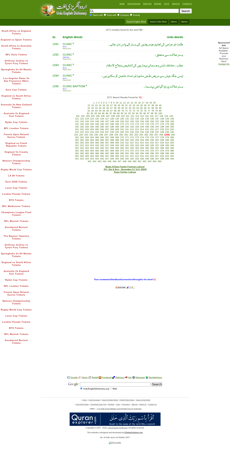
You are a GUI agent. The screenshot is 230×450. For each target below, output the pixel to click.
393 (137, 153)
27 (111, 105)
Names (184, 22)
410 (122, 156)
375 (147, 151)
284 (92, 140)
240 (172, 132)
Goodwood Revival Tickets (16, 228)
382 (82, 153)
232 (132, 132)
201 (77, 129)
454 (154, 161)
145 (97, 121)
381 (77, 153)
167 (107, 124)
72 (130, 111)
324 (92, 145)
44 (100, 108)
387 (107, 153)
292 (132, 140)
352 (132, 148)
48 (115, 108)
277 (157, 137)
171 (127, 124)
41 (89, 108)
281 (77, 140)
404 (92, 156)
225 (97, 132)
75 (141, 111)
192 (132, 127)
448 (124, 161)
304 (92, 143)
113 (137, 116)
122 (82, 119)
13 (128, 103)
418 (162, 156)
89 (118, 113)
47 (111, 108)
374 (142, 151)
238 (162, 132)
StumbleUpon (155, 377)
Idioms (174, 22)
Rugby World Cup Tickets (16, 169)
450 (134, 161)
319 (167, 143)
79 (156, 111)
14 (132, 103)
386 (102, 153)
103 (88, 116)
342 (82, 148)
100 (160, 113)
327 (107, 145)
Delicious (119, 377)
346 (102, 148)
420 (172, 156)
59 (156, 108)
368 (112, 151)
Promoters (126, 404)
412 (132, 156)
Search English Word (136, 22)
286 (102, 140)
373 (137, 151)
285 (97, 140)
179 (167, 124)
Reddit (95, 377)
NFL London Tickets (16, 128)
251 (126, 135)
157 (157, 121)
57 (149, 108)
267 (107, 137)
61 (89, 111)
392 (132, 153)
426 (102, 159)
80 (160, 111)
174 (142, 124)
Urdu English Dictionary (118, 428)
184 (92, 127)
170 (122, 124)
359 (167, 148)
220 (172, 129)
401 (77, 156)
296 (152, 140)
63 (96, 111)
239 (167, 132)
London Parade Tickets (16, 194)
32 (130, 105)
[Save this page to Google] (68, 377)
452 (144, 161)
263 (87, 137)
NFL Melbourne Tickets (16, 206)
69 (119, 111)
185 (97, 127)
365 (97, 151)
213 (137, 129)
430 (122, 159)
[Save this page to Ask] (126, 377)
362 (82, 151)
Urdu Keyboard (133, 4)
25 (104, 105)
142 (82, 121)
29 (119, 105)
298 (162, 140)
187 (107, 127)
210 (122, 129)
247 (106, 135)
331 (127, 145)
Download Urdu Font (98, 404)
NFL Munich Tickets (16, 221)
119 (166, 116)
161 (77, 124)
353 (137, 148)
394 (142, 153)
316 (152, 143)
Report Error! (67, 48)
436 (152, 159)
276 (152, 137)
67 (111, 111)
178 (162, 124)
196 (152, 127)
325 (97, 145)
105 (98, 116)
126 (102, 119)
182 (82, 127)
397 (157, 153)
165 (97, 124)
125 (97, 119)
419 (167, 156)
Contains (124, 15)
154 (142, 121)
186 (102, 127)
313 (137, 143)
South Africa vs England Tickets (16, 32)
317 (157, 143)
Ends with (111, 15)
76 (145, 111)
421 (77, 159)
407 (107, 156)
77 (149, 111)
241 (76, 135)
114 (142, 116)
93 (133, 113)
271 (127, 137)
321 (77, 145)
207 (107, 129)
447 (119, 161)
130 (122, 119)
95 (141, 113)
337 (157, 145)
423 (87, 159)
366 (102, 151)
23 (96, 105)
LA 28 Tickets (16, 176)
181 (77, 127)
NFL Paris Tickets (16, 54)
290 (122, 140)
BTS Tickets (16, 200)
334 (142, 145)
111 (127, 116)
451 (139, 161)
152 (132, 121)
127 (107, 119)
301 (77, 143)
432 (132, 159)
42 (92, 108)
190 (122, 127)
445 (109, 161)
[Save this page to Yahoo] (79, 377)
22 (92, 105)
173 (137, 124)
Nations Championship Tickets (16, 162)
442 (94, 161)
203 (87, 129)
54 (137, 108)
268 (112, 137)
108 (113, 116)
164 (92, 124)
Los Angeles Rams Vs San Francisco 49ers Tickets (16, 81)
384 (92, 153)
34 (137, 105)
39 (156, 105)
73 (134, 111)
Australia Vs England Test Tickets (16, 114)
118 (161, 116)
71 (126, 111)
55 (141, 108)
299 (167, 140)
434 (142, 159)
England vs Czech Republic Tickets (16, 144)
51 (126, 108)
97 (148, 113)
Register (157, 4)
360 (172, 148)
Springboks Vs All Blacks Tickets (16, 70)
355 (147, 148)
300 (172, 140)
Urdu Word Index (82, 404)
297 (157, 140)
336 (152, 145)
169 (117, 124)
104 (93, 116)
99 (156, 113)
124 (92, 119)
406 (102, 156)
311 (127, 143)
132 (132, 119)
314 (142, 143)
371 (127, 151)
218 (162, 129)
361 (77, 151)
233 (137, 132)
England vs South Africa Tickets (16, 97)
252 (131, 135)
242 (81, 135)
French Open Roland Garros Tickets (16, 135)
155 (147, 121)
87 (111, 113)
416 (152, 156)
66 (107, 111)
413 (137, 156)
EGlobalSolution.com (133, 432)
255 (146, 135)
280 (172, 137)
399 (167, 153)
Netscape (140, 377)
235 (147, 132)
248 (111, 135)
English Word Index (127, 400)
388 (112, 153)
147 (107, 121)
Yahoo (84, 377)
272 (132, 137)
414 (142, 156)
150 (122, 121)
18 (147, 103)
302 (82, 143)
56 (145, 108)
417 (157, 156)
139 (167, 119)
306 (102, 143)
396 (152, 153)
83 (96, 113)
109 (118, 116)
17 (143, 103)
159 (167, 121)
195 (147, 127)
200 (172, 127)
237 (157, 132)
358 (162, 148)
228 (112, 132)
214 (142, 129)
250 (121, 135)
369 (117, 151)
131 (127, 119)
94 (137, 113)
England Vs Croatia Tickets (16, 153)
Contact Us (187, 4)
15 (135, 103)
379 (167, 151)
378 (162, 151)
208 (112, 129)
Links (118, 404)
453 (149, 161)
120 (171, 116)
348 (112, 148)
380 (172, 151)
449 (129, 161)
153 (137, 121)
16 (139, 103)
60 (160, 108)
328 (112, 145)
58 (152, 108)
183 (87, 127)
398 (162, 153)
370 (122, 151)
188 (112, 127)
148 (112, 121)
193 (137, 127)
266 (102, 137)
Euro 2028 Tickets (16, 182)
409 (117, 156)
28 (115, 105)
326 (102, 145)
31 (126, 105)
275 (147, 137)
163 (87, 124)
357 (157, 148)
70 (122, 111)
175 (147, 124)
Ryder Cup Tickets (16, 122)
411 (127, 156)
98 (152, 113)
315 (147, 143)
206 (102, 129)
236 (152, 132)
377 (157, 151)
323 (87, 145)
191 (127, 127)
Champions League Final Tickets (16, 213)
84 (99, 113)
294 (142, 140)
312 (132, 143)
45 (104, 108)
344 (92, 148)
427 (107, 159)
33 (134, 105)
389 (117, 153)
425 (97, 159)
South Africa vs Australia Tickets (16, 47)
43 (96, 108)
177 (157, 124)
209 (117, 129)
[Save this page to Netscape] (133, 377)
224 (92, 132)
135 (147, 119)
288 (112, 140)
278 (162, 137)
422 (82, 159)
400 (172, 153)
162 (82, 124)
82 (92, 113)
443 (99, 161)
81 (88, 113)
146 (102, 121)
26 (107, 105)
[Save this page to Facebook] (100, 377)
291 (127, 140)
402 (82, 156)
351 (127, 148)
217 (157, 129)
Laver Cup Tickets (16, 188)
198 (162, 127)
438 (162, 159)
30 (122, 105)
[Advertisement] (115, 364)
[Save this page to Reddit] (89, 377)
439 (167, 159)
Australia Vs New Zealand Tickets (16, 106)
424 (92, 159)
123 (87, 119)
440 (172, 159)
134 (142, 119)
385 (97, 153)
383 (87, 153)
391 (127, 153)
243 (86, 135)
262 (82, 137)
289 (117, 140)
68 (115, 111)
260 (173, 135)
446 (114, 161)
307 (107, 143)
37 (149, 105)
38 (152, 105)
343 (87, 148)
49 (119, 108)
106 (103, 116)
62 (92, 111)
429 (117, 159)
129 (117, 119)
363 (87, 151)
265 (97, 137)
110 (123, 116)
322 (82, 145)
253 (136, 135)
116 (151, 116)
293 (137, 140)
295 (147, 140)
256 (151, 135)
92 (129, 113)
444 (104, 161)
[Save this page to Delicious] (113, 377)
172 (132, 124)
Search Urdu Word (158, 22)
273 (137, 137)
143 (87, 121)
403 (87, 156)
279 (167, 137)
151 (127, 121)
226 (102, 132)
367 (107, 151)
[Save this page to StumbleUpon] (147, 377)
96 (144, 113)
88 (114, 113)
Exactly (136, 15)
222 (82, 132)
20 (154, 103)
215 (147, 129)
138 (162, 119)
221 (77, 132)
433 (137, 159)
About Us (176, 4)
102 (83, 116)
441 (89, 161)
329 (117, 145)
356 (152, 148)
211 (127, 129)
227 (107, 132)
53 (134, 108)
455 (159, 161)
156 (152, 121)
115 (147, 116)
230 (122, 132)
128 (112, 119)
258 (161, 135)
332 (132, 145)
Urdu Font (147, 4)
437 (157, 159)
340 (172, 145)
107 (108, 116)
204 (92, 129)
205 (97, 129)
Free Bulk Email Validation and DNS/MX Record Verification (119, 409)
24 (100, 105)
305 (97, 143)
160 (172, 121)
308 (112, 143)
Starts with (98, 15)
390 (122, 153)
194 (142, 127)
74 (137, 111)
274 (142, 137)
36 (145, 105)
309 (117, 143)
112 (132, 116)
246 (101, 135)
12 (124, 103)
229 (117, 132)
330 (122, 145)
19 (150, 103)
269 (117, 137)
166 (102, 124)
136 (152, 119)
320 (172, 143)
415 (147, 156)
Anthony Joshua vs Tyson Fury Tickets (16, 62)
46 (107, 108)
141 (77, 121)
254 (141, 135)
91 (126, 113)
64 (100, 111)
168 (112, 124)
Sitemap (135, 404)
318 (162, 143)
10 (117, 103)
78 (152, 111)
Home (122, 4)
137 (157, 119)
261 (77, 137)
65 (104, 111)
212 (132, 129)
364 (92, 151)
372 (132, 151)
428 (112, 159)
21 (89, 105)
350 (122, 148)
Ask (130, 377)
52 (130, 108)
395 (147, 153)
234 (142, 132)
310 (122, 143)
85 (103, 113)
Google (74, 377)
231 (127, 132)
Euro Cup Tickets (16, 90)
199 (167, 127)
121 (77, 119)
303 (87, 143)
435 (147, 159)
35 (141, 105)
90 (122, 113)
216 (152, 129)
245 (96, 135)
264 (92, 137)
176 (152, 124)
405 (97, 156)
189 (117, 127)
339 (167, 145)
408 (112, 156)
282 (82, 140)
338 (162, 145)
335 (147, 145)
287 (107, 140)
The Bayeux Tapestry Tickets (16, 237)
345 (97, 148)
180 (172, 124)
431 (127, 159)
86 (107, 113)
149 (117, 121)
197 (157, 127)
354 (142, 148)
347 (107, 148)
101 (78, 116)
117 (156, 116)
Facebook (107, 377)
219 (167, 129)
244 (91, 135)
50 (122, 108)
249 (116, 135)
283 (87, 140)
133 (137, 119)
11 (121, 103)
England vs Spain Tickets (16, 40)
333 (137, 145)
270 (122, 137)
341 (77, 148)
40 (160, 105)
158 (162, 121)
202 (82, 129)
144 (92, 121)
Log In (166, 4)
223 (87, 132)
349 (117, 148)
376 (152, 151)
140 (172, 119)
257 (156, 135)
